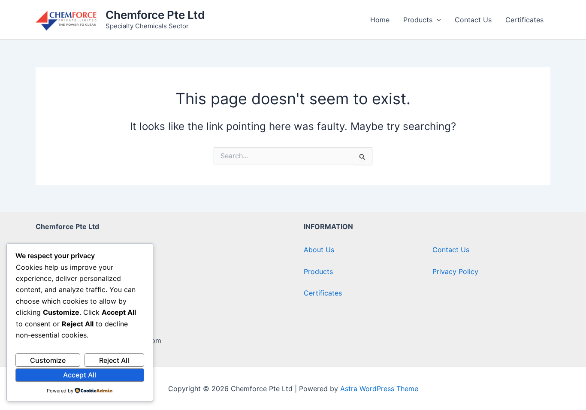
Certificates (524, 19)
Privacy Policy (455, 271)
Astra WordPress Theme (379, 388)
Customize (48, 360)
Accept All (79, 375)
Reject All (114, 360)
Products (417, 19)
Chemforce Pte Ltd (155, 14)
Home (380, 19)
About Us (319, 249)
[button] (436, 19)
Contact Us (473, 19)
